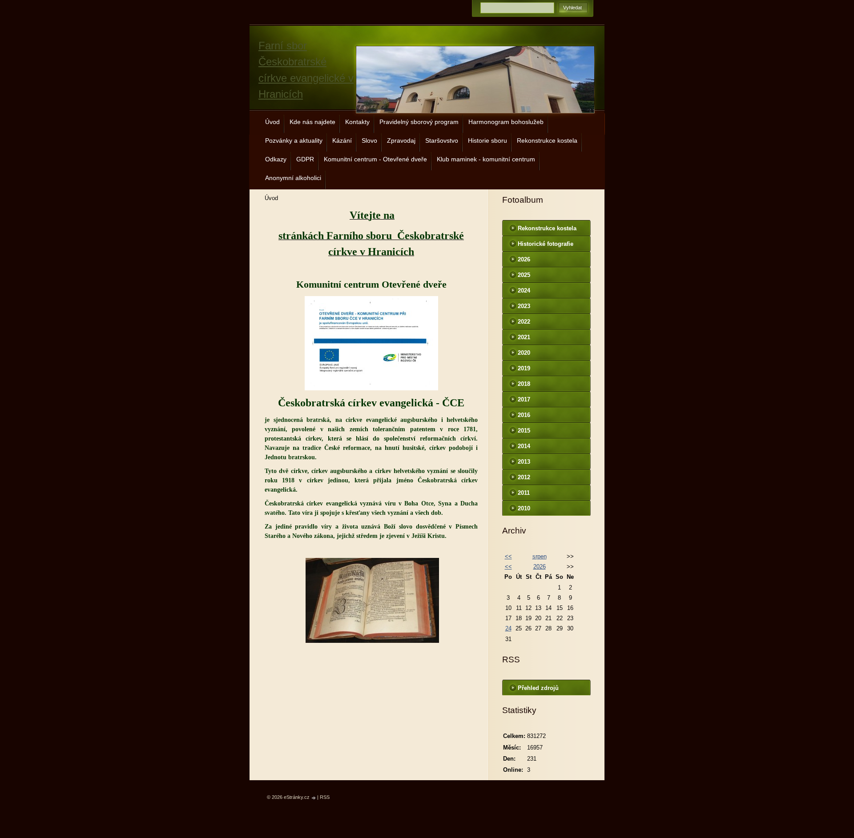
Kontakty (357, 121)
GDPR (305, 159)
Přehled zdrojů (538, 688)
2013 (524, 461)
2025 (524, 275)
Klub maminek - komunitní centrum (486, 159)
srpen (539, 556)
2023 (524, 306)
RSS (325, 797)
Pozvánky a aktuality (293, 140)
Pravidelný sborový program (419, 121)
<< (508, 556)
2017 (524, 399)
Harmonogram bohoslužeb (506, 121)
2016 (524, 415)
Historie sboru (487, 140)
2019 (524, 368)
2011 (524, 492)
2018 (524, 384)
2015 (524, 430)
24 (508, 628)
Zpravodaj (401, 140)
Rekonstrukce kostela (547, 140)
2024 (524, 290)
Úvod (272, 121)
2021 (524, 337)
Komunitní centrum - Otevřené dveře (375, 159)
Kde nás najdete (312, 121)
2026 (524, 259)
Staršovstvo (441, 140)
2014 (524, 446)
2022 (524, 321)
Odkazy (275, 159)
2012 (524, 477)
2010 (524, 508)
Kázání (342, 140)
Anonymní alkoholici (293, 177)
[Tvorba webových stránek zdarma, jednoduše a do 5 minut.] (314, 798)
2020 (524, 352)
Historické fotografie (545, 244)
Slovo (369, 140)
